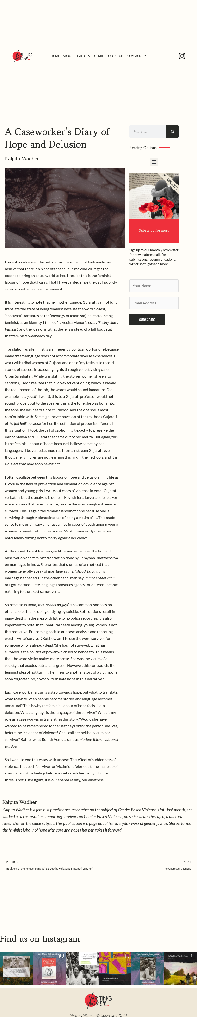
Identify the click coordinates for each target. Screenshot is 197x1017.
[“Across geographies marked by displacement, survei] (180, 968)
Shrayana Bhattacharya (99, 558)
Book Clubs (115, 56)
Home (55, 56)
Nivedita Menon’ (72, 322)
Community (136, 56)
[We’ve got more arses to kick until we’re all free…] (16, 968)
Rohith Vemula (54, 739)
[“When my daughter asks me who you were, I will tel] (114, 968)
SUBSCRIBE (147, 320)
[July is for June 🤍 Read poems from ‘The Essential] (147, 968)
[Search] (172, 131)
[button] (154, 162)
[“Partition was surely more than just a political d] (49, 968)
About (68, 56)
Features (83, 56)
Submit (98, 56)
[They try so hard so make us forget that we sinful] (82, 968)
